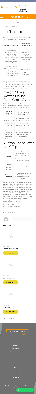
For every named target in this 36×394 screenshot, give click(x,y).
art (16, 371)
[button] (25, 390)
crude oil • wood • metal (15, 352)
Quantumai (6, 307)
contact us (15, 377)
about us (15, 374)
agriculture (15, 355)
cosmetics (15, 348)
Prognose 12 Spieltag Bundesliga (12, 206)
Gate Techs (19, 387)
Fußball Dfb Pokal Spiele (9, 205)
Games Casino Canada (10, 249)
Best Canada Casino (9, 278)
